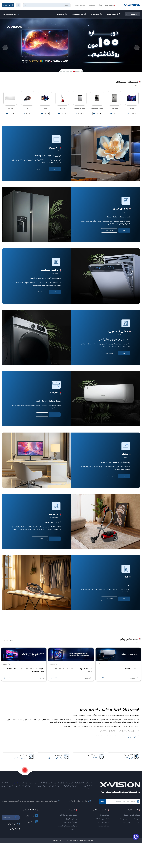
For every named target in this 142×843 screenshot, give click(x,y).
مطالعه (103, 678)
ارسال (102, 801)
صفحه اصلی (109, 5)
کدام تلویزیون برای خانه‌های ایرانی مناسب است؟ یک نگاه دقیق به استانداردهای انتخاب (23, 670)
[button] (60, 71)
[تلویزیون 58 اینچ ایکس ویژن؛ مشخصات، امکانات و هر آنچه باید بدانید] (71, 654)
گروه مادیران (18, 783)
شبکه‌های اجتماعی (29, 810)
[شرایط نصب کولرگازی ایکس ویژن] (118, 654)
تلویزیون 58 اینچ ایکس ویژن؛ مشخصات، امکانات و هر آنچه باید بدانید (71, 670)
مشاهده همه (9, 641)
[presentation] (5, 47)
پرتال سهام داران (80, 5)
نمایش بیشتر (134, 737)
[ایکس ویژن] (132, 5)
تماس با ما (92, 5)
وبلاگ (100, 5)
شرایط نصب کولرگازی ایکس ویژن (129, 669)
